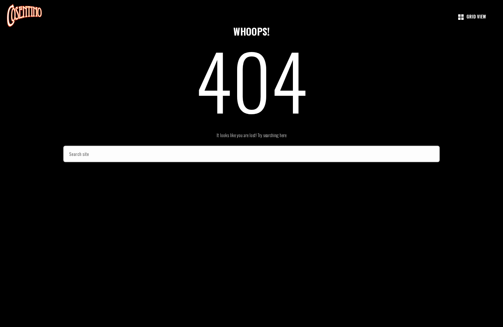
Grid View (476, 16)
